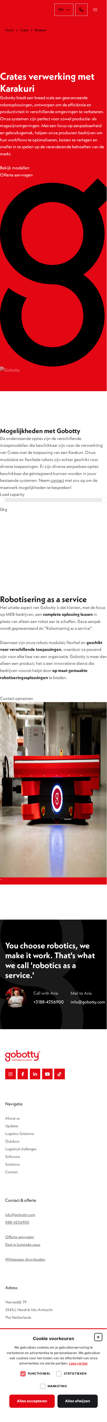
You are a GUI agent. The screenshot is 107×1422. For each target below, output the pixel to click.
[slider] (104, 500)
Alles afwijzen (77, 1401)
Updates (11, 1125)
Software (12, 1156)
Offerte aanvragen (19, 1236)
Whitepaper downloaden (25, 1259)
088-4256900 (17, 1222)
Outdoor (12, 1141)
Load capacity (12, 494)
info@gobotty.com (20, 1214)
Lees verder (78, 1363)
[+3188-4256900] (81, 10)
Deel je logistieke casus (22, 1244)
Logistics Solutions (19, 1133)
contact (57, 480)
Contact (11, 1171)
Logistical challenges (20, 1148)
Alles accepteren (32, 1401)
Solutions (12, 1164)
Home (9, 30)
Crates (24, 30)
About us (12, 1118)
